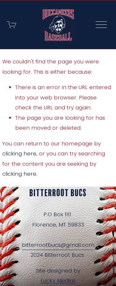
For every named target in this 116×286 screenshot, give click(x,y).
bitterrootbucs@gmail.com (58, 245)
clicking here (19, 153)
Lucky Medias (58, 281)
